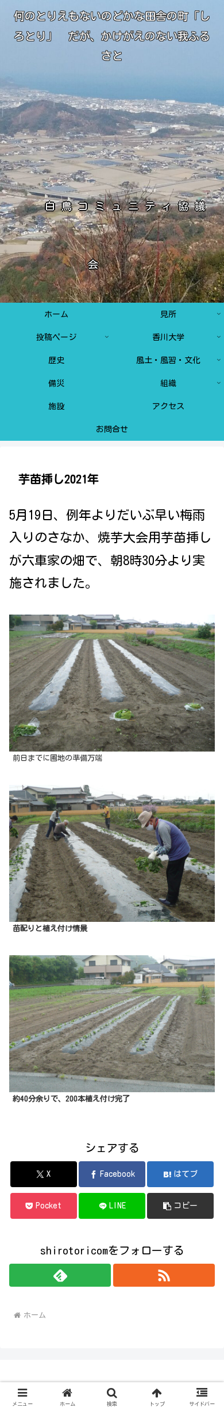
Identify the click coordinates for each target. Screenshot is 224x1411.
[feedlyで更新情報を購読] (60, 1275)
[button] (180, 1206)
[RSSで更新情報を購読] (164, 1275)
